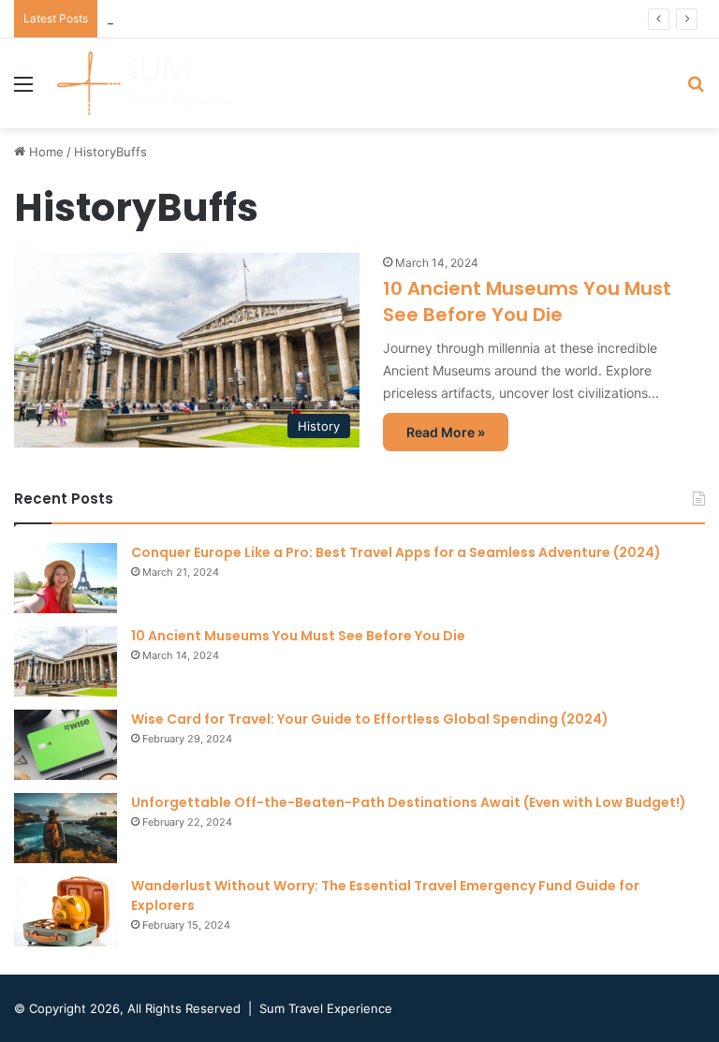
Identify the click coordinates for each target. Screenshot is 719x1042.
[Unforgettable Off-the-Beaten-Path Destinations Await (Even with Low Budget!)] (65, 828)
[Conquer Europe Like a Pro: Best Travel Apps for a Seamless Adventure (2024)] (65, 578)
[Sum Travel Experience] (146, 83)
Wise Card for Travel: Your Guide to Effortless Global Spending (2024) (370, 719)
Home (44, 151)
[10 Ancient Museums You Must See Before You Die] (65, 661)
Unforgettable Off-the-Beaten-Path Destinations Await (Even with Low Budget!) (408, 802)
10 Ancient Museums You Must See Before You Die (527, 301)
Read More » (445, 432)
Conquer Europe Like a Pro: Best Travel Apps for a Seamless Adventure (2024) (396, 552)
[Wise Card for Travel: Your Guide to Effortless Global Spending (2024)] (65, 745)
